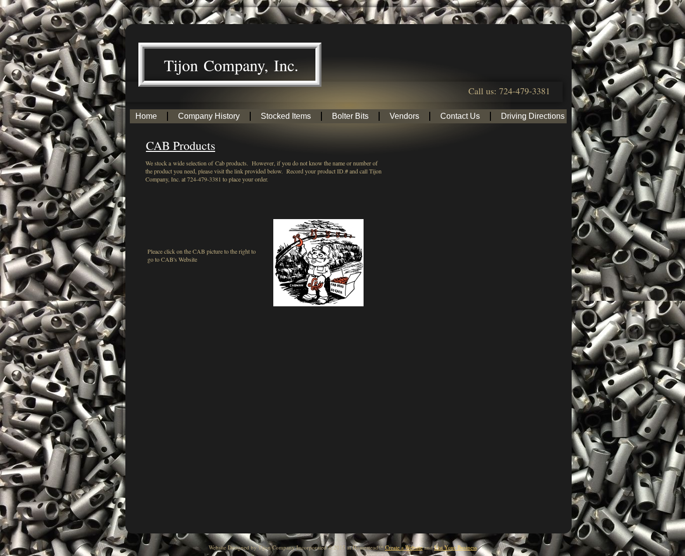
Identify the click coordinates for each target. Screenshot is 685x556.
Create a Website (404, 547)
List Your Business (455, 547)
